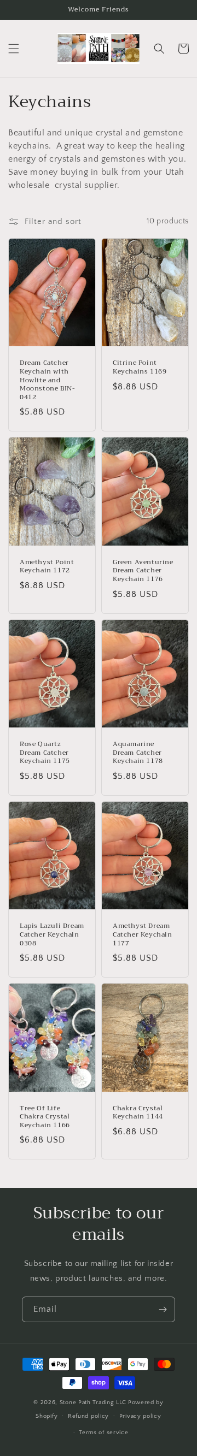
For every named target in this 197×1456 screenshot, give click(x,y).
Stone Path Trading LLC (93, 1402)
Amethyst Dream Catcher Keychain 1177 (142, 935)
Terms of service (103, 1432)
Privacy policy (140, 1416)
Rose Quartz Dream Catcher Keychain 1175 (45, 753)
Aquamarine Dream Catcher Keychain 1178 (138, 753)
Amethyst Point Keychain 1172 (47, 566)
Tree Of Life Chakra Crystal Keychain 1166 (45, 1117)
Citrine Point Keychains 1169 (139, 367)
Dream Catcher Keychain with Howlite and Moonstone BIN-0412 (47, 380)
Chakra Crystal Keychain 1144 (138, 1112)
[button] (14, 49)
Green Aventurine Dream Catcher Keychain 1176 (143, 571)
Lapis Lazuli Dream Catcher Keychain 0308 (52, 935)
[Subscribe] (162, 1309)
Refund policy (88, 1416)
